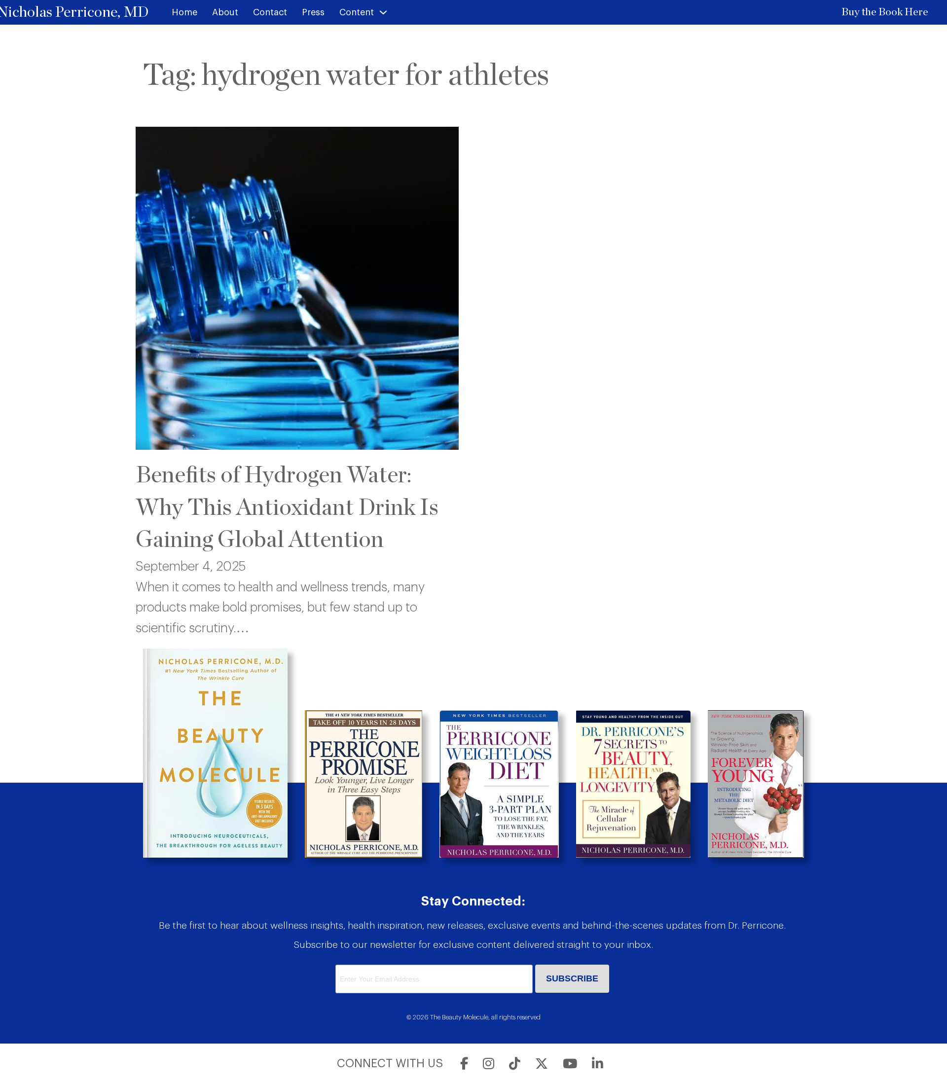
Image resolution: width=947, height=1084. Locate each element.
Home (184, 12)
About (225, 12)
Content (356, 12)
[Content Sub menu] (383, 12)
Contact (270, 12)
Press (313, 12)
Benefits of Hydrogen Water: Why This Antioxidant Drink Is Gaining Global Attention (287, 507)
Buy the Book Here (884, 12)
